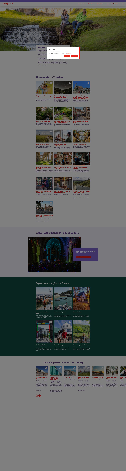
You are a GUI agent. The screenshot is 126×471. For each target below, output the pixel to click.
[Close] (78, 48)
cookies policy (69, 53)
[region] (63, 53)
